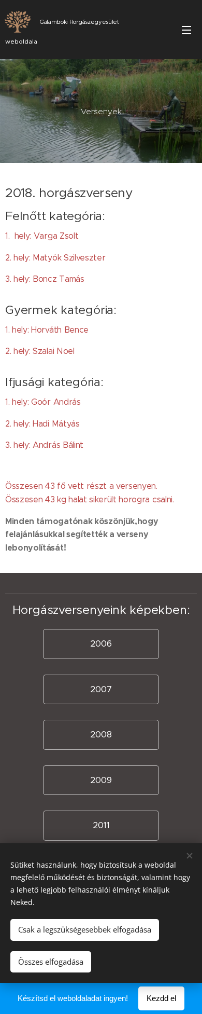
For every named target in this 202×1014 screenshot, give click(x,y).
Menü (186, 29)
